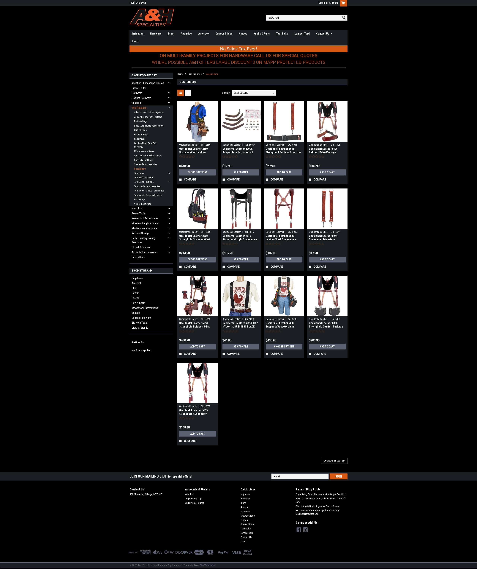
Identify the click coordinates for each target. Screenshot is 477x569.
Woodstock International (145, 308)
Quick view (197, 139)
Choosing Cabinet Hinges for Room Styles (317, 506)
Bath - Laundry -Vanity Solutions (143, 240)
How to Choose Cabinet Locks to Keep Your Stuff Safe (320, 500)
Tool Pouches (139, 108)
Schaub (136, 312)
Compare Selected (334, 460)
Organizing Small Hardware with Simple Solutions (321, 494)
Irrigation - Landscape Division (148, 83)
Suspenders (140, 168)
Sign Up (333, 2)
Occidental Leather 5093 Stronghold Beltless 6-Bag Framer (194, 327)
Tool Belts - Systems (144, 181)
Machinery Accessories (144, 228)
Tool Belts (282, 33)
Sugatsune (137, 278)
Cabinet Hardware (141, 98)
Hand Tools (138, 208)
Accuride (186, 33)
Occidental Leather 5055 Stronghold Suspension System (193, 414)
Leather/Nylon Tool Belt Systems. (145, 145)
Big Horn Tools (139, 322)
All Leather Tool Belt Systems (148, 117)
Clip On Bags (140, 130)
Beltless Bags (140, 121)
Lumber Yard (302, 33)
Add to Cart (240, 172)
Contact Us (323, 33)
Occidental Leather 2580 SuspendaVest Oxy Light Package (280, 327)
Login (321, 2)
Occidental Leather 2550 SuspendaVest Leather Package (193, 152)
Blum (171, 33)
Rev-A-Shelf (138, 303)
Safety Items (139, 257)
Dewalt (135, 293)
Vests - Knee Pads (142, 203)
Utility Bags (139, 199)
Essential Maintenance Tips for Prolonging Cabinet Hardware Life (317, 512)
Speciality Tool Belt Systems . (148, 155)
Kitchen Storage (140, 233)
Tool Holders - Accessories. (147, 186)
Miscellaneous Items (144, 151)
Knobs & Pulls (262, 33)
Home (180, 74)
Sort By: (226, 92)
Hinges (243, 33)
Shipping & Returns (194, 503)
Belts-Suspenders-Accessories (148, 125)
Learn (135, 41)
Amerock (203, 33)
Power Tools (138, 213)
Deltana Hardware (141, 317)
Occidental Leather (188, 145)
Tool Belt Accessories (144, 177)
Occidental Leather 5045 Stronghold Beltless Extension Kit (283, 152)
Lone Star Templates (204, 565)
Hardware (156, 33)
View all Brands (140, 327)
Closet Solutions (141, 247)
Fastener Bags (141, 134)
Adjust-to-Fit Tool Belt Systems (149, 112)
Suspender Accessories (145, 164)
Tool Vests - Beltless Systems (148, 195)
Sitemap (152, 565)
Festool (136, 298)
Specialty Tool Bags (143, 160)
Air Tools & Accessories (145, 252)
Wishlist (189, 494)
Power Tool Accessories (145, 218)
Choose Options (197, 172)
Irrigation (137, 33)
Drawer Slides (224, 33)
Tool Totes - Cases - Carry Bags (149, 190)
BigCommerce (175, 565)
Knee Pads (139, 138)
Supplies (136, 103)
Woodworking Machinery (145, 223)
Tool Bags (139, 173)
